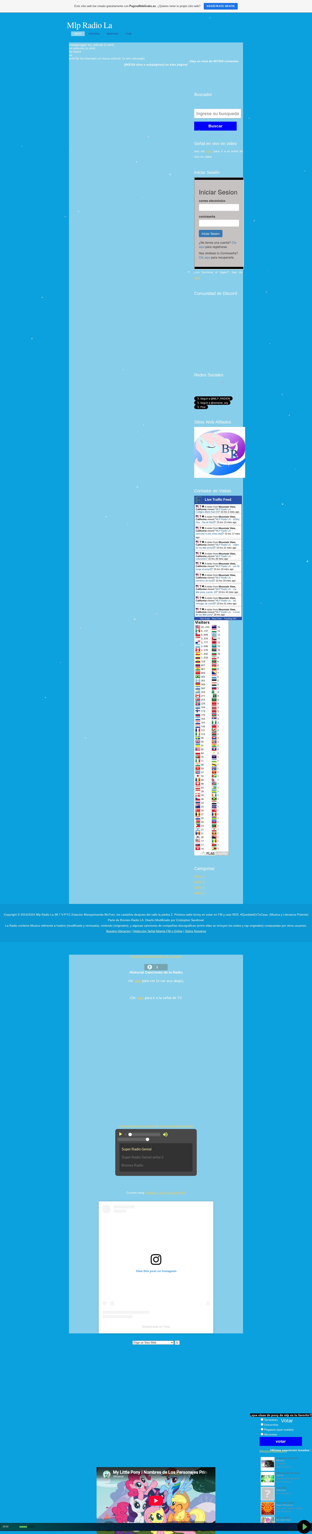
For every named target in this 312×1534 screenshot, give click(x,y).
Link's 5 (199, 892)
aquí (209, 151)
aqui (137, 981)
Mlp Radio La (89, 24)
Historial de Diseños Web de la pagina (156, 956)
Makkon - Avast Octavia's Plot (166, 1192)
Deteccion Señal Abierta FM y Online (158, 931)
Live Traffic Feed (218, 499)
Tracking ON (230, 618)
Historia (94, 33)
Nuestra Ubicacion (118, 931)
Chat (129, 33)
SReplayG (113, 33)
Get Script (205, 618)
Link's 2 (199, 876)
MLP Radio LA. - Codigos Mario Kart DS (214, 510)
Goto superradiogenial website (175, 1125)
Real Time (217, 618)
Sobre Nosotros (195, 931)
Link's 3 (199, 881)
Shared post (150, 1326)
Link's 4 (199, 887)
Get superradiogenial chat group (137, 1125)
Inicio (78, 33)
